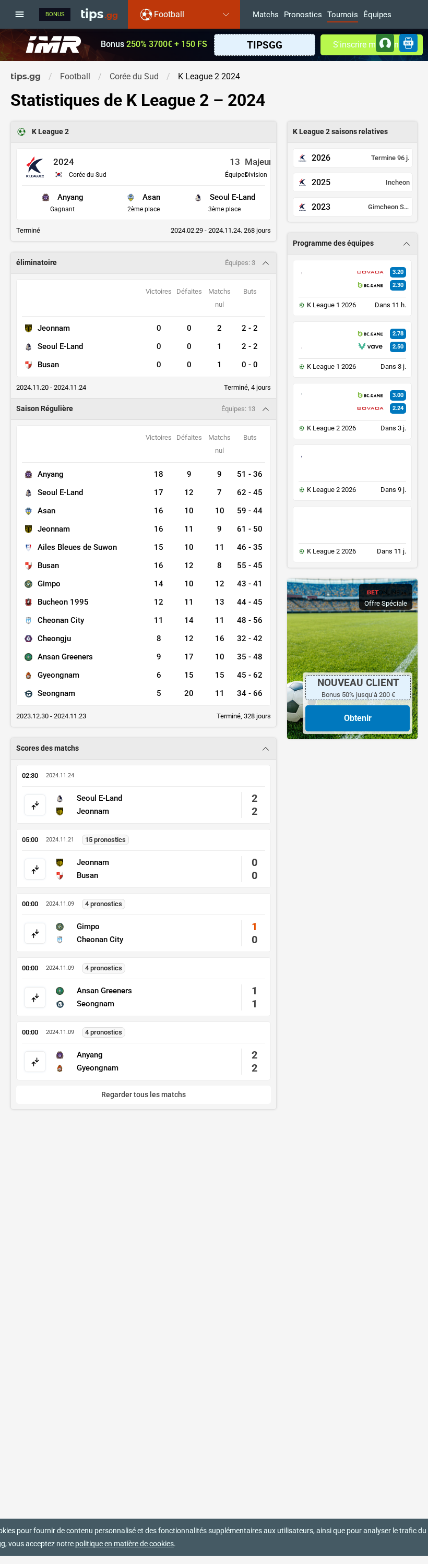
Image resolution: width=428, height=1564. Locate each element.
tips (99, 14)
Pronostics (303, 15)
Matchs (266, 15)
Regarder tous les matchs (143, 1094)
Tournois (342, 15)
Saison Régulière (44, 408)
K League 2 (50, 131)
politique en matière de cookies (124, 1543)
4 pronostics (103, 904)
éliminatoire (36, 262)
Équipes (377, 15)
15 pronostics (105, 840)
